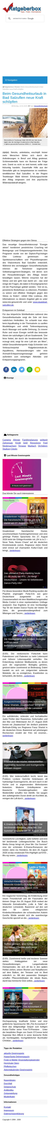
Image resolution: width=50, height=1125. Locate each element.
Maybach (32, 446)
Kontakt (7, 1107)
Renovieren (35, 443)
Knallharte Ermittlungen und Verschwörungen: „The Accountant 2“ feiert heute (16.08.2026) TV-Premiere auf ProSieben (23, 1008)
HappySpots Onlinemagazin (16, 1057)
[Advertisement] (25, 50)
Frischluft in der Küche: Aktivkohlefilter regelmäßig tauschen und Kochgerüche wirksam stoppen (24, 764)
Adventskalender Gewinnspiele (18, 1070)
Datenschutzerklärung (14, 1114)
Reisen (17, 87)
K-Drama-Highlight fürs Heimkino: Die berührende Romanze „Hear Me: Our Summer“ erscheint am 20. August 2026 (24, 827)
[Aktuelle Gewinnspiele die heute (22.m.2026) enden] (22, 490)
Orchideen (42, 446)
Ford (45, 443)
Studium (6, 449)
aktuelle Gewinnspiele (14, 1053)
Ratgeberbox (8, 87)
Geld (25, 443)
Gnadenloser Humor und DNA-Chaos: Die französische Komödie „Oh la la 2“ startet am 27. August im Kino (23, 519)
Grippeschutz (10, 1087)
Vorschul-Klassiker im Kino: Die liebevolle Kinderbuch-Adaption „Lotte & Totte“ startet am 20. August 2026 (24, 884)
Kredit (18, 443)
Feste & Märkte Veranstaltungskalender (22, 1060)
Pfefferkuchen (10, 1066)
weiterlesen (14, 551)
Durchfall (8, 1083)
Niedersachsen (9, 446)
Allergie (16, 440)
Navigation (11, 80)
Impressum (9, 1110)
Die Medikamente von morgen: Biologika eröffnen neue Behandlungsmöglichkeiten (24, 642)
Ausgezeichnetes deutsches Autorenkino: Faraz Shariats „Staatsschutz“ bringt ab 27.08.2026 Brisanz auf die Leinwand (25, 705)
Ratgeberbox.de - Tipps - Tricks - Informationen (22, 8)
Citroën (14, 449)
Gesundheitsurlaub (40, 106)
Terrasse (22, 446)
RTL (45, 587)
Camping (7, 440)
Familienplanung (30, 440)
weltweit (43, 440)
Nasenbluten (10, 1080)
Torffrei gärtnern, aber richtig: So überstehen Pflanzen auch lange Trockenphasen (20, 947)
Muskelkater (9, 1097)
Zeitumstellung (10, 1093)
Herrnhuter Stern (11, 1063)
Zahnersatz (8, 443)
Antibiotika (8, 1090)
